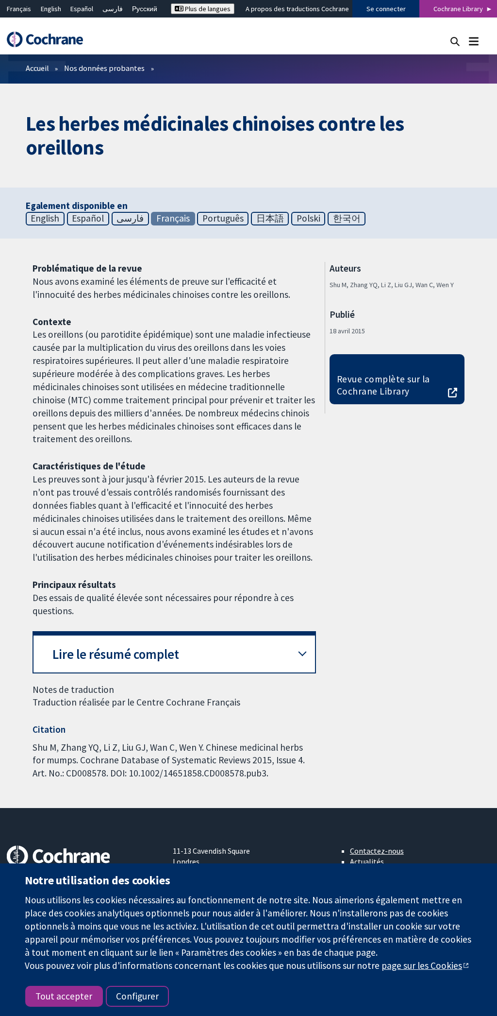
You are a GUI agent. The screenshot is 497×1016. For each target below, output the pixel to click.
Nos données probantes (104, 68)
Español (81, 8)
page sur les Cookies (421, 965)
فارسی (112, 8)
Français (19, 8)
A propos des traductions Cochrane (297, 8)
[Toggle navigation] (473, 41)
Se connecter (386, 8)
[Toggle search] (455, 41)
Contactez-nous (377, 851)
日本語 (270, 218)
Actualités (367, 861)
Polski (308, 218)
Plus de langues (207, 8)
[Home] (49, 40)
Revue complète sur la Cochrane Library (383, 385)
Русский (144, 8)
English (51, 8)
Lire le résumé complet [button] (115, 654)
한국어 (347, 218)
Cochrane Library (458, 8)
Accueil (37, 68)
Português (223, 218)
